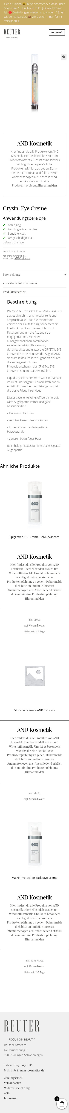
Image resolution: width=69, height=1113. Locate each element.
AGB (7, 1093)
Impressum (11, 1098)
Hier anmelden (47, 185)
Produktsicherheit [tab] (14, 292)
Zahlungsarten (13, 1078)
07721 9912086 (23, 1065)
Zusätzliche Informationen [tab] (20, 283)
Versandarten (12, 1083)
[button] (64, 57)
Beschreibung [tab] (11, 274)
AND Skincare (22, 258)
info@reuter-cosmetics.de (27, 1070)
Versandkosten (37, 625)
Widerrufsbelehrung (17, 1088)
